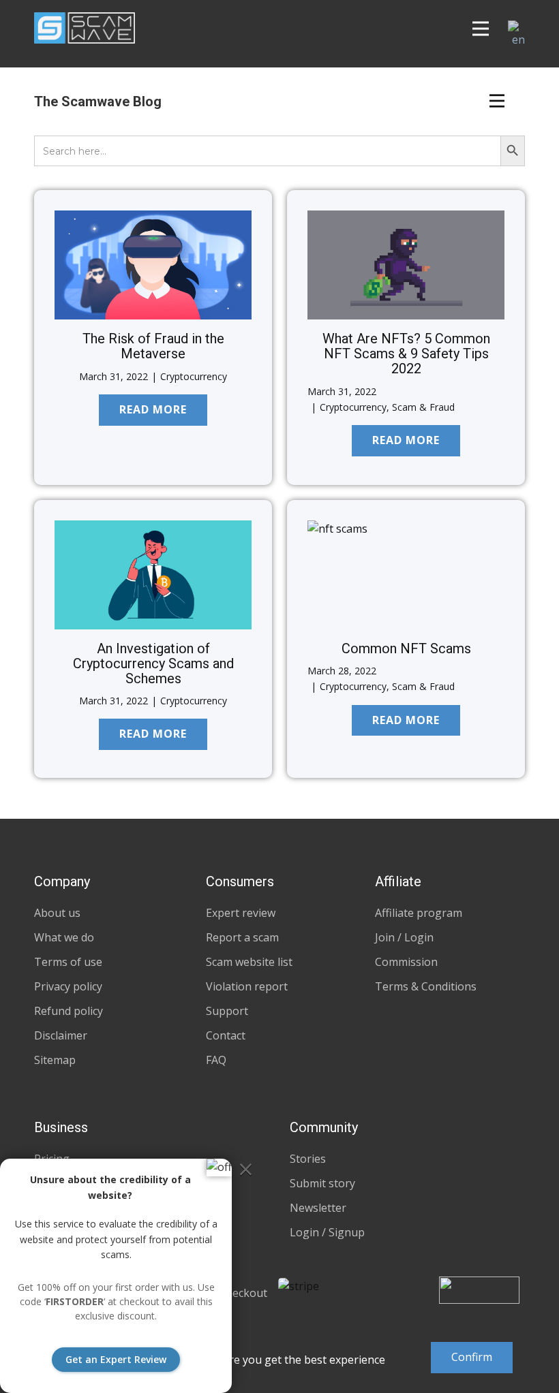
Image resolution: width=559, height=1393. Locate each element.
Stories (308, 1158)
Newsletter (318, 1207)
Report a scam (242, 937)
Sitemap (55, 1059)
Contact (225, 1035)
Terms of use (68, 961)
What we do (64, 937)
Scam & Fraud (423, 407)
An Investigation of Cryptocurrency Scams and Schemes (153, 663)
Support (227, 1010)
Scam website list (249, 961)
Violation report (247, 986)
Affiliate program (418, 912)
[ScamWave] (84, 28)
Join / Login (404, 937)
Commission (406, 961)
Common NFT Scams (406, 648)
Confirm (471, 1356)
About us (57, 912)
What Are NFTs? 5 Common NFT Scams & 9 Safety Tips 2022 (406, 353)
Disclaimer (60, 1035)
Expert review (240, 912)
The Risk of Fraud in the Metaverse (153, 346)
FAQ (216, 1059)
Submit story (322, 1183)
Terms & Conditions (426, 986)
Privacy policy (68, 986)
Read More (153, 409)
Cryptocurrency (193, 376)
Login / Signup (327, 1232)
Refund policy (68, 1010)
